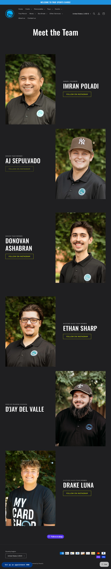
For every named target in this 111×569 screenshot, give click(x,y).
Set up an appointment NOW (17, 565)
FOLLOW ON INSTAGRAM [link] (19, 169)
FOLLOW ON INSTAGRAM (77, 94)
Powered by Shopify (37, 563)
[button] (28, 9)
